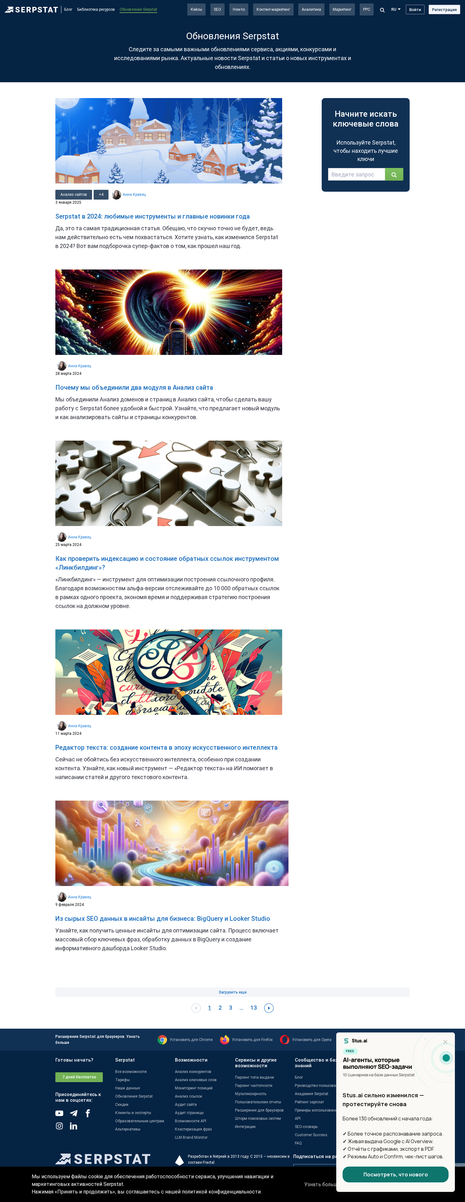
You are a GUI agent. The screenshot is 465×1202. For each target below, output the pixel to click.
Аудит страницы (189, 1113)
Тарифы (122, 1080)
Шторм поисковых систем (258, 1118)
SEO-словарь (306, 1127)
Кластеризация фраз (193, 1129)
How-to (239, 9)
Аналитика (311, 9)
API (298, 1118)
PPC (366, 9)
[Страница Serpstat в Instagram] (62, 1128)
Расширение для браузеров (259, 1110)
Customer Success (311, 1135)
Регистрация (444, 10)
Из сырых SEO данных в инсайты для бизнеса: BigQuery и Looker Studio (162, 918)
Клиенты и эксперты (133, 1113)
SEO (217, 9)
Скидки (121, 1104)
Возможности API (190, 1121)
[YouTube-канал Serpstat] (62, 1115)
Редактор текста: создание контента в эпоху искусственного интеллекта (166, 747)
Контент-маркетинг (273, 9)
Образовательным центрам (139, 1121)
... (241, 1007)
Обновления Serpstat (138, 9)
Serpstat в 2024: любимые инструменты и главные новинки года (152, 216)
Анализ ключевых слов (196, 1080)
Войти (415, 10)
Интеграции (245, 1127)
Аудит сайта (186, 1104)
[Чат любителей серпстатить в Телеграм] (77, 1115)
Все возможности (131, 1071)
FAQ (298, 1143)
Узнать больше (322, 1184)
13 (254, 1007)
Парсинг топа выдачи (254, 1077)
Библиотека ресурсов (96, 9)
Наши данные (127, 1088)
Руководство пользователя (319, 1085)
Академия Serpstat (311, 1094)
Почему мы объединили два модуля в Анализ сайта (134, 387)
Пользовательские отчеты (258, 1102)
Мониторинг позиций (194, 1088)
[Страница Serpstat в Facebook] (91, 1115)
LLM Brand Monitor (191, 1137)
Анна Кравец (134, 194)
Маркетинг (342, 9)
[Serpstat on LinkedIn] (77, 1128)
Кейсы (196, 9)
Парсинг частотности (253, 1085)
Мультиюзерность (250, 1094)
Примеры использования (317, 1110)
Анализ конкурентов (193, 1071)
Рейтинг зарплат (309, 1102)
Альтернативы (127, 1129)
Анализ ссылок (188, 1096)
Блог (68, 9)
